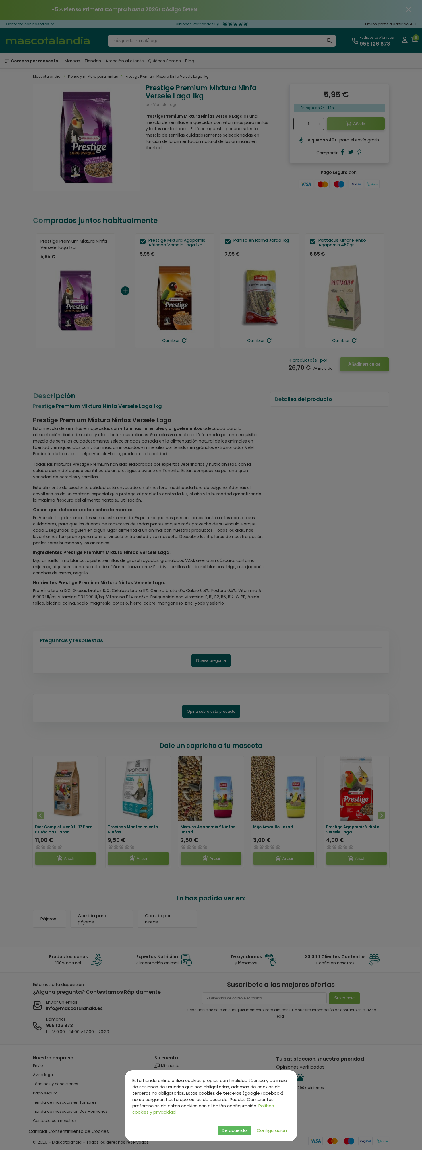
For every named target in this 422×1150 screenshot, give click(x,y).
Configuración (272, 1130)
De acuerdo (234, 1130)
